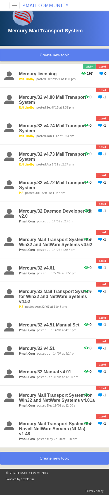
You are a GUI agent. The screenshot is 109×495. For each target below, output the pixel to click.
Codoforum (28, 479)
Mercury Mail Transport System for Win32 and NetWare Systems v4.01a (57, 398)
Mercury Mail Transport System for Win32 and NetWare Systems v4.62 (55, 242)
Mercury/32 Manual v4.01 (45, 371)
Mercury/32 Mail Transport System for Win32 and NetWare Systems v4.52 (55, 296)
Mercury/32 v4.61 (37, 268)
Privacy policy (94, 491)
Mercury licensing (38, 73)
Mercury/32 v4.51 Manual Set (49, 325)
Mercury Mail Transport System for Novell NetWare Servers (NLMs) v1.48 (55, 428)
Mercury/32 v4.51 (37, 348)
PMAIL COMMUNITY (45, 5)
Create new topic (55, 55)
